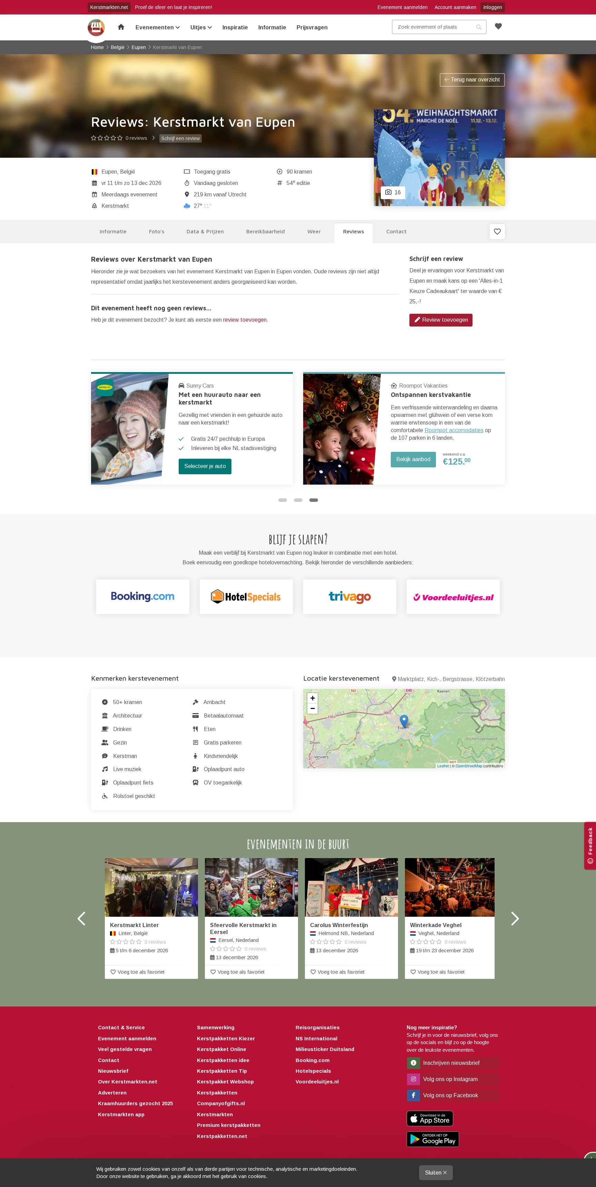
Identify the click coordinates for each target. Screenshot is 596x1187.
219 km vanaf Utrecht (220, 194)
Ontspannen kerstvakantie (431, 394)
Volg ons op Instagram (450, 1079)
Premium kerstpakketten (228, 1125)
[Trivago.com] (349, 597)
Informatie (272, 27)
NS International (316, 1038)
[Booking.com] (142, 597)
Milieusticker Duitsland (325, 1049)
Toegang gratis (212, 172)
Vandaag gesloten (216, 183)
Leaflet (443, 765)
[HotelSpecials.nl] (246, 597)
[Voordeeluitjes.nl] (453, 597)
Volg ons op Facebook (450, 1095)
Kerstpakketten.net (222, 1136)
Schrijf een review (180, 138)
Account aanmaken (455, 7)
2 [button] (298, 500)
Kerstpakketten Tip (222, 1071)
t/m (131, 183)
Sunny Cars (200, 386)
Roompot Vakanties (423, 386)
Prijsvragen (312, 27)
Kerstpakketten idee (223, 1060)
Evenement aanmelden (403, 7)
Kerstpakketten (217, 1093)
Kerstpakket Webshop (225, 1081)
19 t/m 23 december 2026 (442, 937)
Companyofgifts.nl (221, 1103)
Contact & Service (121, 1027)
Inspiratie (235, 27)
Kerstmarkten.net (109, 7)
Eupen (109, 172)
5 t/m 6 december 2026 (139, 937)
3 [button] (313, 500)
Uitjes (198, 27)
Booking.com (313, 1060)
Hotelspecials (313, 1071)
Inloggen (492, 7)
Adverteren (112, 1093)
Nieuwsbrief (113, 1071)
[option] (192, 428)
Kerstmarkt (115, 206)
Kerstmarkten (215, 1114)
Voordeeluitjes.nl (317, 1081)
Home (96, 27)
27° (202, 206)
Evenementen (155, 27)
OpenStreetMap (469, 765)
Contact (108, 1060)
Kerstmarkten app (121, 1114)
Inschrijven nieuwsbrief (450, 1063)
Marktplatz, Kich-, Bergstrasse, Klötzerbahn (451, 679)
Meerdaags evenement (129, 194)
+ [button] (312, 698)
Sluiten (434, 1173)
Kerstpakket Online (221, 1049)
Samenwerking (216, 1027)
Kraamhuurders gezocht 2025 (135, 1103)
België (127, 172)
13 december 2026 (243, 941)
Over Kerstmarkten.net (127, 1081)
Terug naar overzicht (474, 79)
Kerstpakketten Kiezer (226, 1038)
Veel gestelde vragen (125, 1049)
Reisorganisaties (318, 1027)
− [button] (312, 708)
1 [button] (282, 500)
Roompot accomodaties (454, 430)
